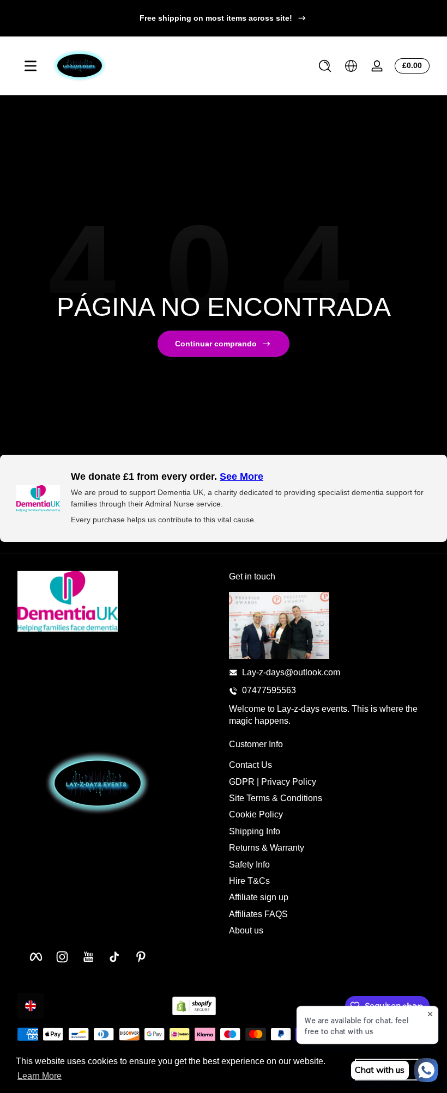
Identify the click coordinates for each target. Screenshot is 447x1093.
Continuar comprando (216, 343)
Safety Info (249, 864)
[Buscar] (324, 65)
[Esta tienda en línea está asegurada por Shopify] (194, 1006)
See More (241, 476)
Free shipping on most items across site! (216, 18)
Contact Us (250, 765)
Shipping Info (254, 831)
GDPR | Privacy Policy (272, 781)
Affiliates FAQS (258, 914)
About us (246, 930)
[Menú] (30, 66)
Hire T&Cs (249, 881)
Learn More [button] (39, 1075)
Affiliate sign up (258, 897)
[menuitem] (329, 765)
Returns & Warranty (266, 847)
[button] (325, 65)
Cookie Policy (256, 814)
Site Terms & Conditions (275, 798)
